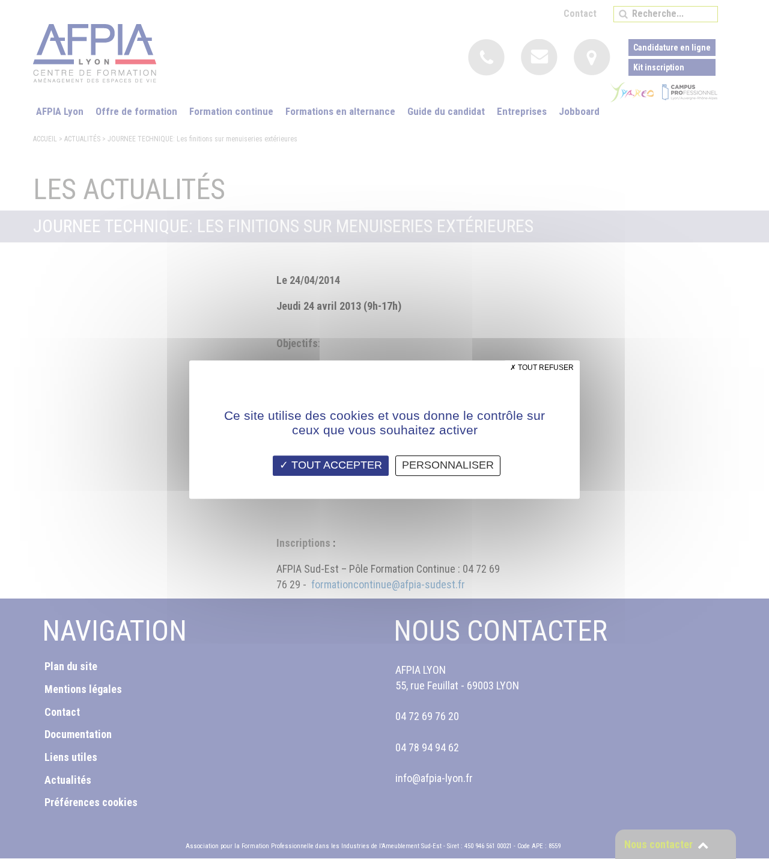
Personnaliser (448, 465)
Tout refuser (545, 367)
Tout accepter (335, 465)
